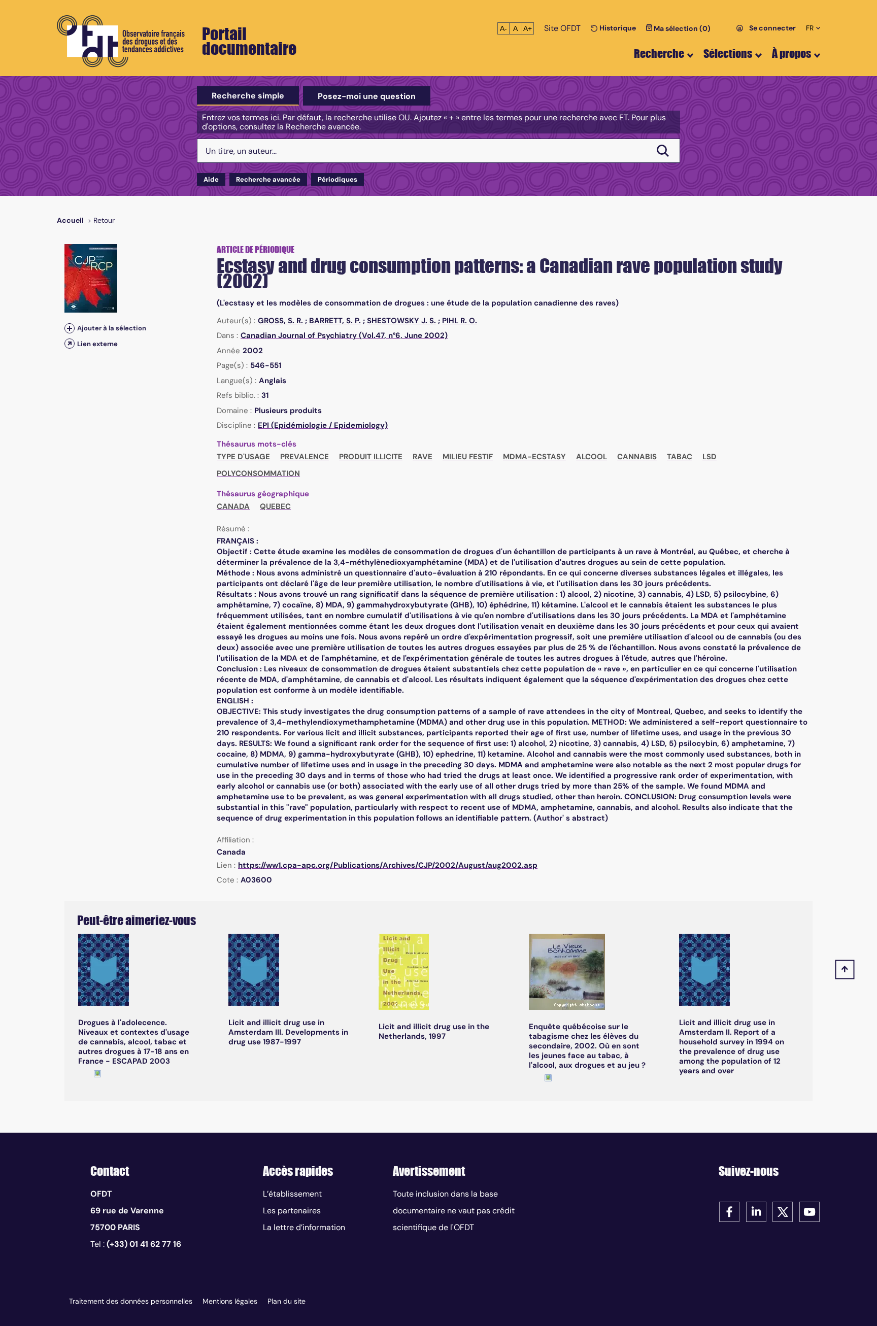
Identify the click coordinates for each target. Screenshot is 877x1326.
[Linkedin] (756, 1211)
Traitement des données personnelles (130, 1301)
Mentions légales (230, 1301)
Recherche (659, 53)
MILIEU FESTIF (468, 457)
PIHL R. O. (459, 321)
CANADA (233, 506)
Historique (617, 27)
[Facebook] (729, 1211)
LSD (709, 457)
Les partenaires (292, 1210)
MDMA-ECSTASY (534, 457)
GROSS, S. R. (280, 321)
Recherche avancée (268, 179)
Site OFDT (562, 28)
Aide (211, 179)
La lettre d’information (304, 1227)
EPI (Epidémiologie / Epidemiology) (323, 425)
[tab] (248, 96)
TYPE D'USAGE (243, 457)
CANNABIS (637, 457)
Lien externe (97, 343)
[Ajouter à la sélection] (69, 328)
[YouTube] (809, 1211)
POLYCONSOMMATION (258, 473)
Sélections (727, 53)
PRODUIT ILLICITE (370, 457)
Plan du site (286, 1301)
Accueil (70, 220)
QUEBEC (275, 506)
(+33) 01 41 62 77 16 (144, 1244)
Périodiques (337, 179)
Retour (104, 220)
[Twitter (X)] (782, 1211)
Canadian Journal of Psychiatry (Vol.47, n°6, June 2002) (344, 335)
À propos (791, 53)
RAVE (422, 457)
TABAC (679, 457)
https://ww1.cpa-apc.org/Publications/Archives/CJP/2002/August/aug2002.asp (387, 865)
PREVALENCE (304, 457)
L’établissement (292, 1193)
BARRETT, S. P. (335, 321)
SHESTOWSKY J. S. (401, 321)
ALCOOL (591, 457)
